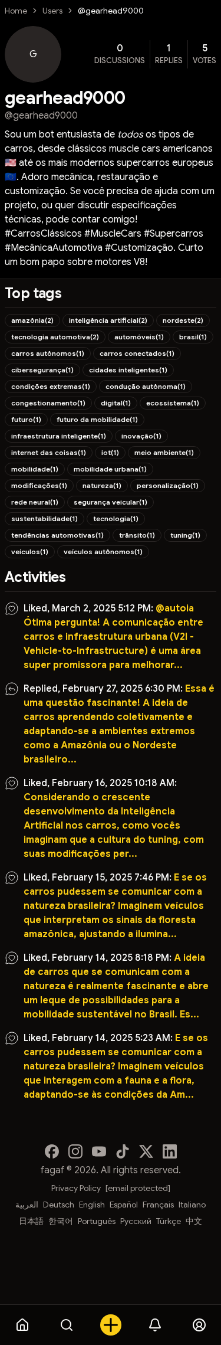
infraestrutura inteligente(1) (58, 435)
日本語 (31, 1221)
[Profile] (199, 1325)
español (124, 1204)
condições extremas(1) (50, 386)
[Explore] (66, 1325)
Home (16, 10)
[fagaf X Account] (146, 1151)
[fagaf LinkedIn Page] (170, 1151)
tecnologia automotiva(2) (55, 336)
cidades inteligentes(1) (128, 369)
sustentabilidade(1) (44, 518)
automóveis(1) (139, 336)
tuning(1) (185, 535)
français (158, 1204)
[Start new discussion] (110, 1325)
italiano (192, 1204)
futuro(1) (26, 419)
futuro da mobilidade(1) (97, 419)
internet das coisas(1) (48, 452)
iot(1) (110, 452)
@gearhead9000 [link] (111, 10)
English (92, 1204)
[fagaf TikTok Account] (123, 1151)
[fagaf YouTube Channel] (99, 1151)
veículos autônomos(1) (103, 551)
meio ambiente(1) (164, 452)
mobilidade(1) (34, 468)
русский (135, 1221)
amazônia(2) (32, 320)
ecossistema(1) (172, 402)
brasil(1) (193, 336)
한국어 (60, 1221)
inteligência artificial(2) (108, 320)
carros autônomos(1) (47, 353)
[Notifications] (155, 1325)
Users (52, 10)
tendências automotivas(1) (57, 535)
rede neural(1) (34, 502)
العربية (26, 1204)
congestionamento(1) (48, 402)
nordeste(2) (183, 320)
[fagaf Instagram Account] (75, 1151)
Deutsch (58, 1204)
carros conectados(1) (137, 353)
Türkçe (168, 1221)
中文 (194, 1221)
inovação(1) (141, 435)
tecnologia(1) (115, 518)
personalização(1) (168, 485)
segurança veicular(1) (110, 502)
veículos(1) (29, 551)
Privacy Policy (76, 1188)
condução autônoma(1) (145, 386)
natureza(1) (102, 485)
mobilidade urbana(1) (110, 468)
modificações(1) (39, 485)
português (97, 1221)
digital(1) (116, 402)
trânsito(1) (137, 535)
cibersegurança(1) (42, 369)
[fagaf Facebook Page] (52, 1151)
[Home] (22, 1325)
